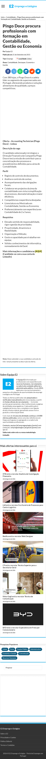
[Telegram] (38, 71)
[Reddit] (32, 71)
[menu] (3, 6)
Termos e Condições (7, 745)
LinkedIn (6, 435)
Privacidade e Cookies (8, 737)
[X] (14, 71)
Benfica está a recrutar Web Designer (18, 536)
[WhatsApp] (20, 71)
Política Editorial (6, 741)
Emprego (10, 59)
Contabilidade (11, 17)
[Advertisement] (23, 114)
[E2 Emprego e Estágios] (23, 6)
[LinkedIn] (26, 71)
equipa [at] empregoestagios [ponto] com (26, 425)
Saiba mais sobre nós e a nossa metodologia (19, 432)
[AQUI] (38, 251)
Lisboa (29, 59)
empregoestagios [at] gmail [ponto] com (26, 427)
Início (3, 17)
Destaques (22, 62)
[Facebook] (8, 71)
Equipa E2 (9, 51)
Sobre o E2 (4, 734)
